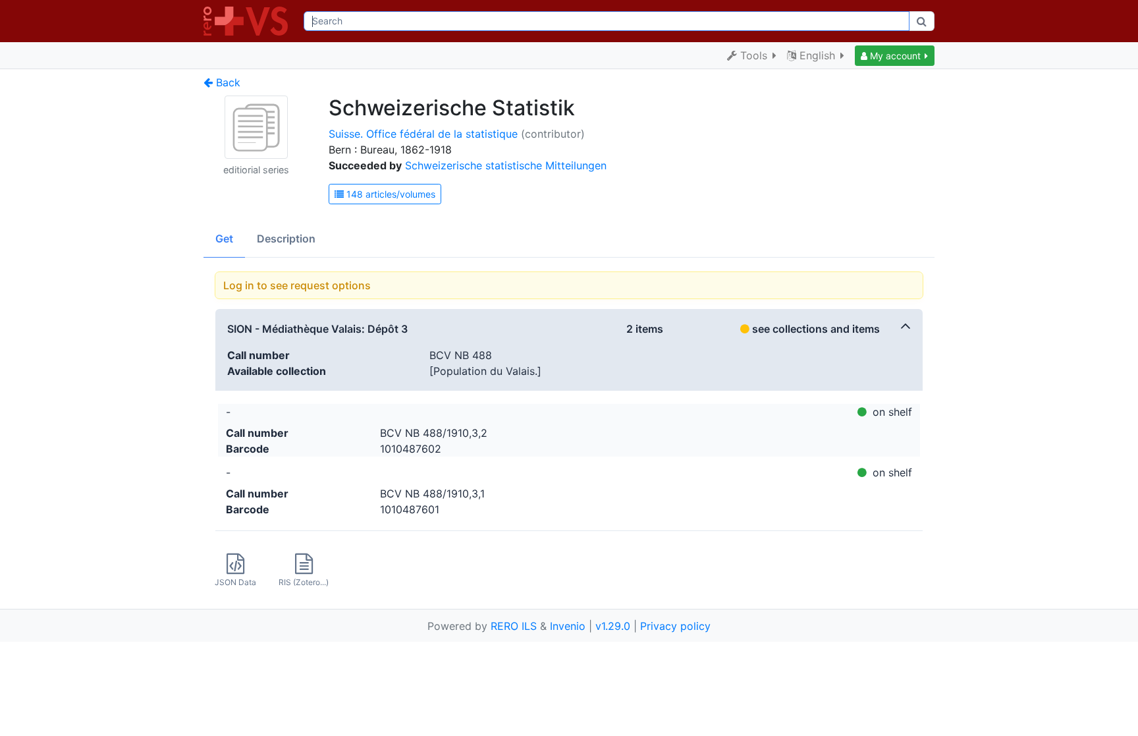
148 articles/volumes (389, 194)
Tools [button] (754, 55)
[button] (895, 56)
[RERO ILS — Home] (248, 21)
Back (226, 82)
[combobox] (606, 21)
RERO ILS (514, 626)
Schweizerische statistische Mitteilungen (506, 165)
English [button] (817, 55)
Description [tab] (286, 238)
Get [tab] (224, 238)
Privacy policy (675, 626)
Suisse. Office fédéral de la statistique (423, 133)
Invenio (567, 626)
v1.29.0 (612, 626)
